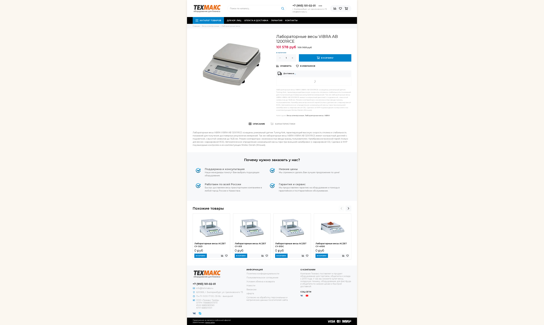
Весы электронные (295, 115)
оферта (250, 293)
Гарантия (276, 20)
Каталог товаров (210, 20)
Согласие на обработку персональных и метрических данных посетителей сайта (267, 298)
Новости (250, 285)
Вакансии (251, 289)
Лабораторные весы (314, 115)
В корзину (200, 256)
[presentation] (341, 208)
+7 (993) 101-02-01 (304, 5)
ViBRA (327, 115)
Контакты (291, 20)
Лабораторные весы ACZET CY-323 (210, 245)
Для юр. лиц (234, 20)
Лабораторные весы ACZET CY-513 (250, 245)
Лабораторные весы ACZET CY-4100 (331, 245)
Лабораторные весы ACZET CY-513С (291, 245)
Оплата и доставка (256, 20)
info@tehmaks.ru (204, 288)
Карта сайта (210, 322)
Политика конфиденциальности (262, 273)
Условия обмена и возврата (260, 281)
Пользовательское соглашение (262, 277)
